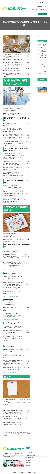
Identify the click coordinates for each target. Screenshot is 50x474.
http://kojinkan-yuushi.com (12, 319)
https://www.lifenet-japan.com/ (13, 343)
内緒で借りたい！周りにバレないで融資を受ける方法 (42, 51)
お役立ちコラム (34, 9)
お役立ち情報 (40, 82)
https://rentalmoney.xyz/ (12, 372)
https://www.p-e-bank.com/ (12, 296)
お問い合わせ (43, 9)
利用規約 (28, 460)
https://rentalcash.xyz (11, 269)
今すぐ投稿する (42, 13)
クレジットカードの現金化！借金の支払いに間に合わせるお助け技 (42, 73)
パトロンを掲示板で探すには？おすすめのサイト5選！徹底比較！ (9, 434)
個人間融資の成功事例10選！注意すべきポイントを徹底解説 (23, 434)
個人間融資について (41, 6)
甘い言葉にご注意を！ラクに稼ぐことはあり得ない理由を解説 (42, 65)
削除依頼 (28, 465)
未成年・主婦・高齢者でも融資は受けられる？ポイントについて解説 (42, 58)
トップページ (43, 2)
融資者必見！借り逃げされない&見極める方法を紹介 (42, 46)
